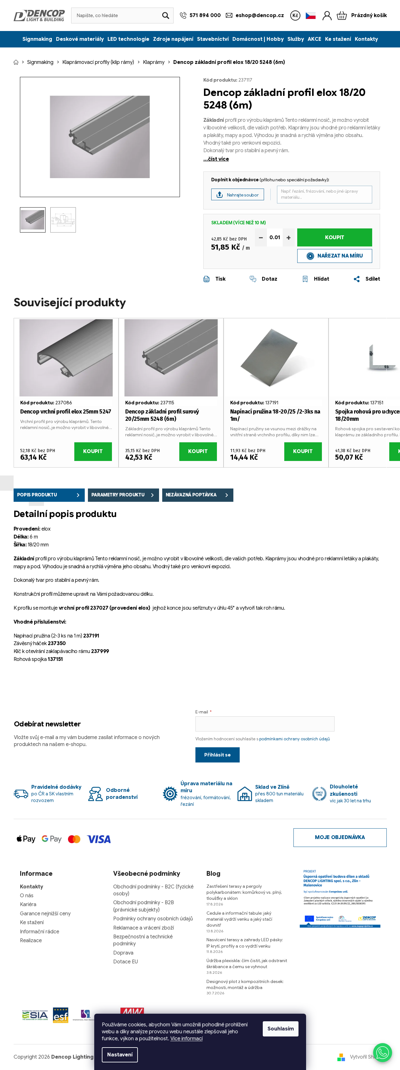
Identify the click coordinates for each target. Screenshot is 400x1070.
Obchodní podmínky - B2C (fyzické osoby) (153, 890)
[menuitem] (37, 39)
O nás (27, 896)
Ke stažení (32, 922)
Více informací (186, 1039)
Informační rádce (39, 932)
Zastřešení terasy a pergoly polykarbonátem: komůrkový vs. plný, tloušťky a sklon (244, 892)
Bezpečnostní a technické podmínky (143, 940)
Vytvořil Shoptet (368, 1057)
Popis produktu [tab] (37, 495)
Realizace (31, 940)
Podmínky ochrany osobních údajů (153, 919)
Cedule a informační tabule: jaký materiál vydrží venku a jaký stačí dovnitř (239, 919)
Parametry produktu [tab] (118, 495)
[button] (382, 1052)
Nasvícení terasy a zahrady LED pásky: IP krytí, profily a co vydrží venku (244, 943)
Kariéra (28, 904)
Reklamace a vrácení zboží (143, 928)
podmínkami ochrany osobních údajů (294, 739)
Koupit (334, 237)
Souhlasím (281, 1029)
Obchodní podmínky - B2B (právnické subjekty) (143, 906)
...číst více (216, 159)
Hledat (166, 15)
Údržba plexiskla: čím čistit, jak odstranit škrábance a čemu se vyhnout (246, 963)
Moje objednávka (340, 837)
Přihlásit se (217, 755)
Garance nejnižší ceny (45, 914)
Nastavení (119, 1055)
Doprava (123, 953)
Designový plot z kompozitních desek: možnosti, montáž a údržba (245, 984)
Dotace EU (125, 962)
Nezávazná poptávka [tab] (191, 495)
